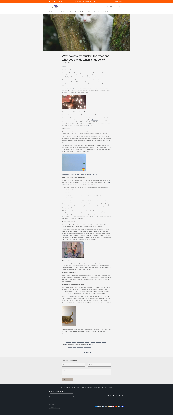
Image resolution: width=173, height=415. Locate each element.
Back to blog (87, 352)
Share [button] (64, 66)
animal (67, 235)
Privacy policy (77, 411)
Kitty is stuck (90, 125)
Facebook (74, 347)
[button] (55, 11)
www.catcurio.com (90, 344)
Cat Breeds (93, 342)
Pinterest (89, 347)
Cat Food (74, 342)
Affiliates (63, 387)
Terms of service (84, 411)
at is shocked (70, 88)
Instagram (70, 347)
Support (110, 387)
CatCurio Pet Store (56, 411)
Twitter (78, 347)
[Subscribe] (72, 395)
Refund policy (70, 411)
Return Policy (97, 387)
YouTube (81, 347)
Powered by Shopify (63, 411)
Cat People (104, 342)
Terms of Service (89, 387)
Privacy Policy (104, 387)
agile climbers (94, 120)
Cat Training (87, 342)
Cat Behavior (68, 342)
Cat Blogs (68, 387)
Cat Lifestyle (98, 342)
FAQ (83, 387)
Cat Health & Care (80, 342)
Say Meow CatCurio (76, 387)
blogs (66, 344)
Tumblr (85, 347)
